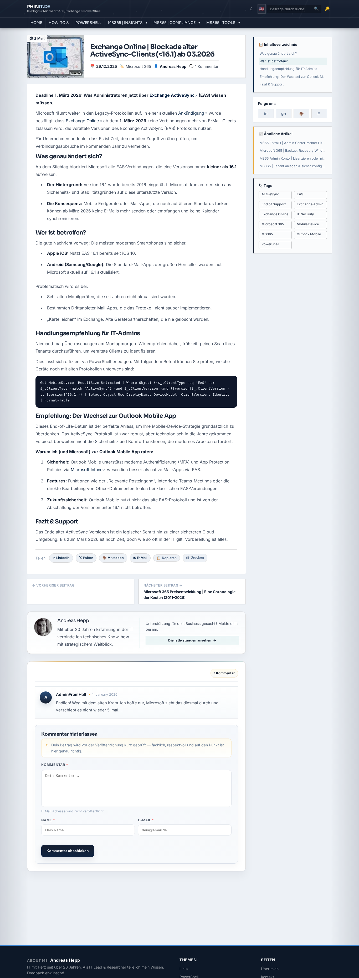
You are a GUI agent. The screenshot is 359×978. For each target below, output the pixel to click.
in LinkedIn (61, 558)
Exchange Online (82, 120)
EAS (300, 194)
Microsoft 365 (138, 66)
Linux (184, 968)
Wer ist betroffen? (274, 61)
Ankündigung (191, 113)
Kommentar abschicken (68, 851)
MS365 (267, 234)
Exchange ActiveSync (172, 95)
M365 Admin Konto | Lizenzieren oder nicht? (293, 158)
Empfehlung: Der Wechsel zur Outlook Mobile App (293, 77)
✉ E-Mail (140, 558)
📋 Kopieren (167, 558)
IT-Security (305, 214)
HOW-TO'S (59, 22)
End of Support (273, 204)
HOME (36, 22)
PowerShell (270, 244)
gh (283, 113)
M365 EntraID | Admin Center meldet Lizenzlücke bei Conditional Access (293, 143)
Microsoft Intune (86, 469)
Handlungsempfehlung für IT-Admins (288, 69)
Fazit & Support (272, 84)
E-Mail (146, 820)
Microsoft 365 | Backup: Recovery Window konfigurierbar (293, 150)
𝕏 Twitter (86, 558)
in (266, 113)
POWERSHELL (88, 22)
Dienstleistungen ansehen (189, 640)
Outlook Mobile (309, 234)
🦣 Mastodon (113, 558)
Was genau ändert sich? (278, 53)
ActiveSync (270, 194)
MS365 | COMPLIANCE (174, 22)
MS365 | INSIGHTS (125, 22)
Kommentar (54, 765)
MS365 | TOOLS (220, 22)
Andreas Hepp (173, 66)
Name (48, 820)
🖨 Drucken (195, 557)
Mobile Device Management (312, 224)
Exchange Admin (310, 204)
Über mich (270, 968)
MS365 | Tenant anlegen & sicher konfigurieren (293, 166)
